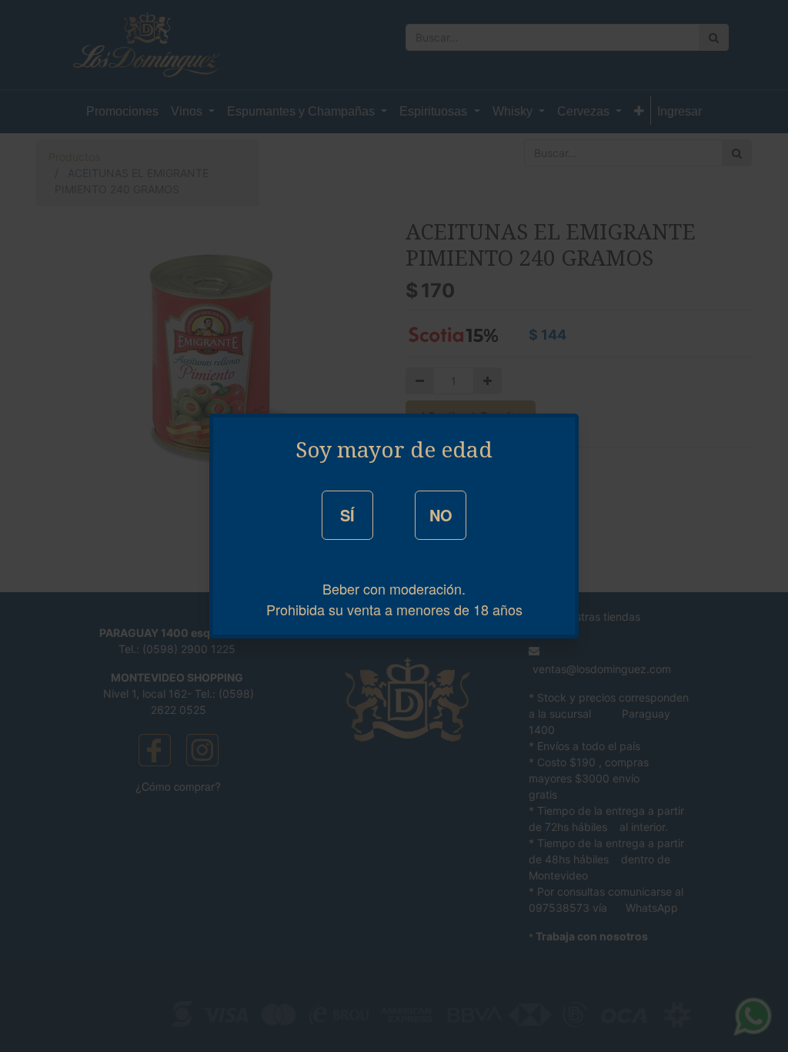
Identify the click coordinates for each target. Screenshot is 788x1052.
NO (440, 515)
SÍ (347, 515)
